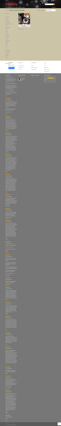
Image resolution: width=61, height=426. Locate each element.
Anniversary (7, 16)
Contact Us (54, 7)
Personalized (7, 40)
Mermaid (6, 38)
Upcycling (7, 53)
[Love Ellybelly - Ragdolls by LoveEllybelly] (11, 4)
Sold (6, 47)
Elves (6, 29)
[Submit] (54, 4)
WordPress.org (46, 71)
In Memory (7, 36)
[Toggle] (16, 27)
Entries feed (46, 67)
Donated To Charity (8, 23)
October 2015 (20, 67)
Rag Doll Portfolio (34, 67)
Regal (6, 44)
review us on (11, 67)
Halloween (7, 34)
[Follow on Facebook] (51, 0)
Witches (6, 57)
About (32, 65)
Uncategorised (7, 51)
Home (6, 7)
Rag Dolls (7, 42)
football (6, 33)
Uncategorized (33, 69)
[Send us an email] (54, 0)
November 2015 (21, 65)
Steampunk (7, 49)
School (6, 46)
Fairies (6, 31)
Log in (45, 65)
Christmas (7, 20)
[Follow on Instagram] (53, 0)
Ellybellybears (7, 27)
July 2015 (20, 69)
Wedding (6, 55)
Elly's (6, 25)
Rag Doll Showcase (11, 7)
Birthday (6, 18)
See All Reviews (11, 69)
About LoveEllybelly (18, 7)
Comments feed (46, 69)
